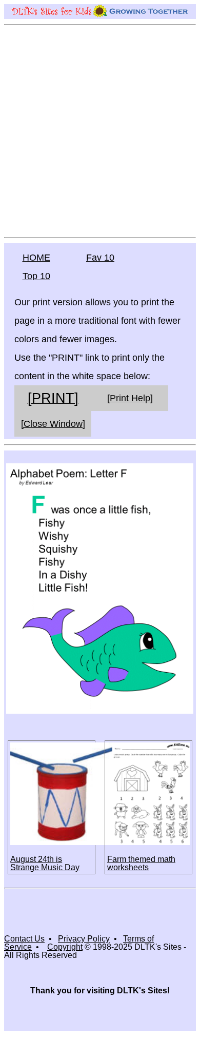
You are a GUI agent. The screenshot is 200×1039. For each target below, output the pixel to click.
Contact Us (24, 938)
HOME (36, 257)
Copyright (65, 947)
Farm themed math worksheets (141, 863)
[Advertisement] (100, 130)
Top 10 (36, 276)
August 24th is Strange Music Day (44, 863)
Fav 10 (100, 257)
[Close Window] (53, 424)
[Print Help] (130, 398)
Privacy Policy (84, 938)
